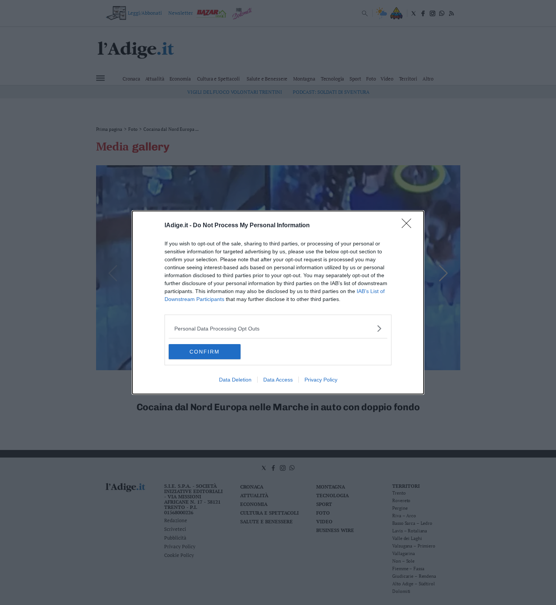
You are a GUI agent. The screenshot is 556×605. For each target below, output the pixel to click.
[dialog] (278, 302)
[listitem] (278, 328)
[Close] (409, 226)
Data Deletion (235, 380)
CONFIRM (204, 352)
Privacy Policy (320, 380)
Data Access (278, 380)
